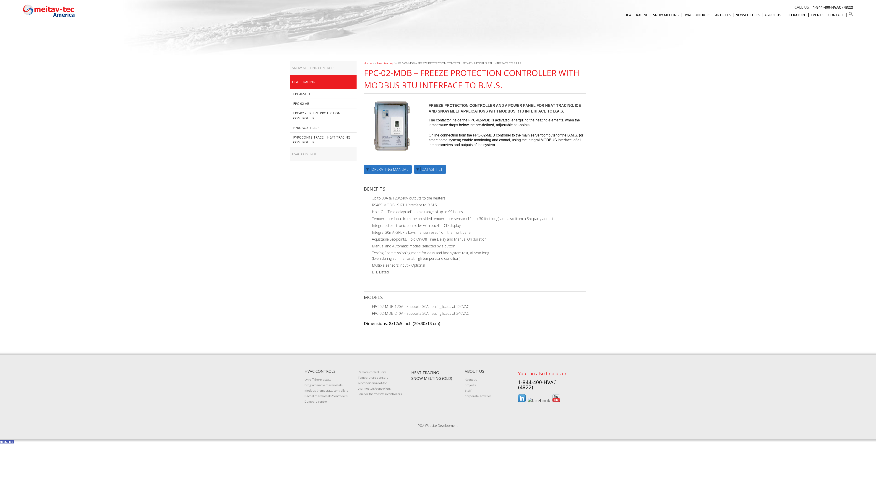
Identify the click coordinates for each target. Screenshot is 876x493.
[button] (851, 15)
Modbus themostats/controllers (326, 390)
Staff (468, 390)
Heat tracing (636, 15)
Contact (836, 15)
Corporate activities (478, 396)
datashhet (432, 169)
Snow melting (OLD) (431, 378)
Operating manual (389, 169)
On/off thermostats (318, 380)
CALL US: (824, 7)
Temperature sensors (373, 377)
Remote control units (372, 372)
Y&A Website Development (438, 425)
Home (368, 63)
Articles (723, 15)
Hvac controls (696, 15)
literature (795, 15)
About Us (772, 15)
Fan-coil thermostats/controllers (380, 394)
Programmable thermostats (324, 385)
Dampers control (316, 401)
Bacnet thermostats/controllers (326, 396)
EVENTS (817, 15)
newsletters (747, 15)
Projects (470, 385)
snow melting (666, 15)
